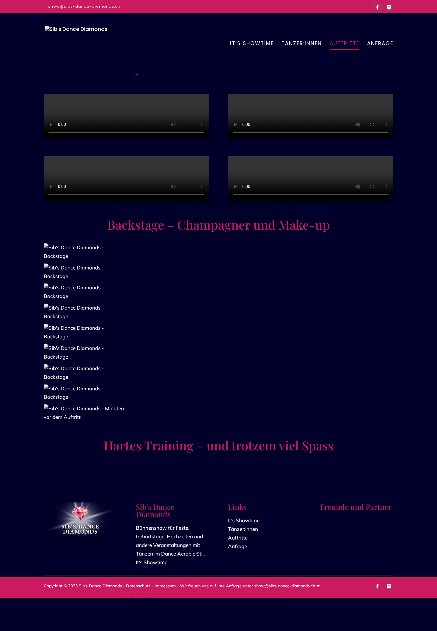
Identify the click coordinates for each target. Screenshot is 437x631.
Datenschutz (138, 586)
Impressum (165, 586)
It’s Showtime (244, 521)
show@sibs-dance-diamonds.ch (284, 586)
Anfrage (237, 546)
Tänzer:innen (243, 529)
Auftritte (238, 538)
